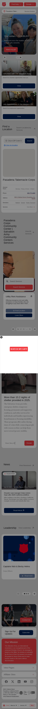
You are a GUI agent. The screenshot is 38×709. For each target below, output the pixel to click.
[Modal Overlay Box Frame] (19, 354)
